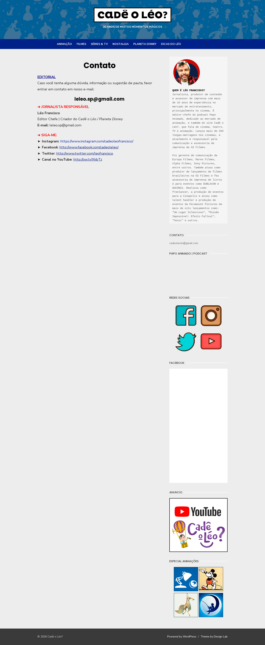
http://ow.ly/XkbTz (87, 159)
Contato (193, 44)
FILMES (81, 44)
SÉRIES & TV (99, 44)
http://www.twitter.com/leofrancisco (84, 153)
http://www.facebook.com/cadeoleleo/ (89, 147)
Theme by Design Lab (214, 636)
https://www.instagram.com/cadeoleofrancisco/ (96, 141)
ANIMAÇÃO (64, 44)
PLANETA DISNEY (144, 44)
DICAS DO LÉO (171, 44)
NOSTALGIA (121, 44)
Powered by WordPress (181, 636)
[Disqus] (99, 226)
